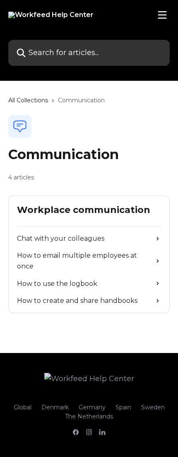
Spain (123, 407)
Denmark (55, 407)
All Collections (28, 100)
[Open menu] (162, 15)
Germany (92, 407)
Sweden (153, 407)
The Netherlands (89, 416)
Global (22, 407)
